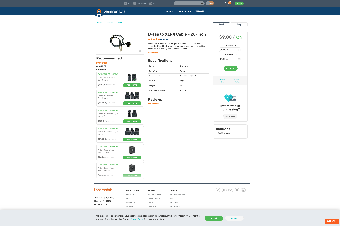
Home (99, 23)
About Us (130, 194)
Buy (239, 24)
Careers (129, 206)
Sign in (239, 3)
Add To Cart (231, 68)
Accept (214, 218)
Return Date (231, 55)
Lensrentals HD (154, 198)
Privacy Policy (137, 219)
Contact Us (175, 206)
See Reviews (154, 104)
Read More (153, 52)
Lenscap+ (152, 206)
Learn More (230, 116)
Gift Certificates (154, 194)
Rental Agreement (177, 194)
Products (109, 23)
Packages (199, 11)
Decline (234, 218)
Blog (128, 198)
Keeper (151, 202)
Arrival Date (231, 45)
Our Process (175, 202)
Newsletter (130, 202)
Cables (119, 23)
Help (172, 198)
